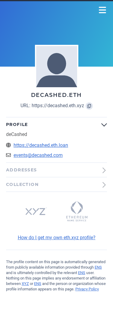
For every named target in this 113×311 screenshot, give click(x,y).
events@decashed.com (38, 155)
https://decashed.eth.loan (41, 145)
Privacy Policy (87, 289)
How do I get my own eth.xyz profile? (57, 237)
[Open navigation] (102, 10)
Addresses (21, 170)
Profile (17, 124)
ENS (98, 267)
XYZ (25, 283)
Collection (22, 184)
